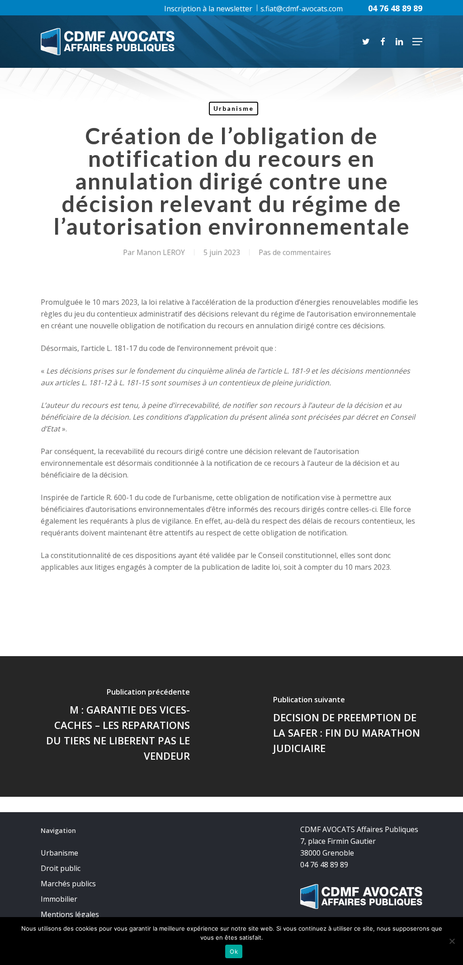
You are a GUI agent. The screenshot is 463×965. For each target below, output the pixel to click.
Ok (234, 951)
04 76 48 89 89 (395, 8)
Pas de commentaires (295, 252)
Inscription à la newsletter (208, 9)
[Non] (451, 941)
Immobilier (59, 899)
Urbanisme (233, 108)
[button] (417, 41)
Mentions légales (70, 914)
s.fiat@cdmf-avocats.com (301, 9)
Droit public (60, 868)
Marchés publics (68, 884)
